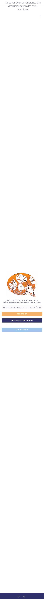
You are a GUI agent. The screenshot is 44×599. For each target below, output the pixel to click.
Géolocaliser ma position (22, 320)
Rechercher (22, 314)
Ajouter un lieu (22, 330)
